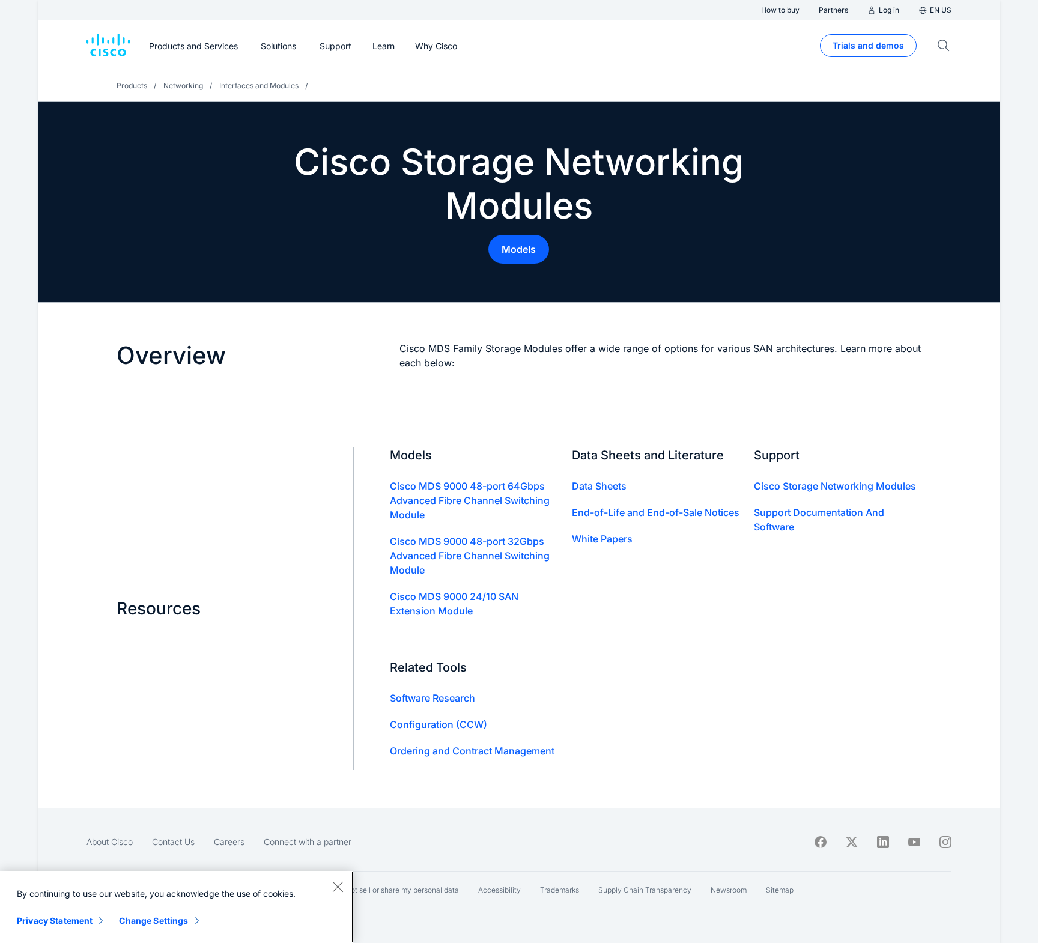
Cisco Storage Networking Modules (835, 486)
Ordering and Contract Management (472, 751)
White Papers (602, 539)
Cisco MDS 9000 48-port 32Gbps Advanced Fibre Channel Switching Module (470, 555)
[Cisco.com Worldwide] (108, 46)
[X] (852, 842)
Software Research (432, 698)
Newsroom (729, 889)
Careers (229, 842)
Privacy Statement (55, 920)
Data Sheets (599, 486)
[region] (176, 907)
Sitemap (780, 889)
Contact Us (173, 842)
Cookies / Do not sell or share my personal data (380, 889)
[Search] (944, 45)
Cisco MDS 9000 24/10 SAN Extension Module (454, 603)
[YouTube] (914, 842)
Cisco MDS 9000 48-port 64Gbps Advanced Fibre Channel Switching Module (470, 500)
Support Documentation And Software (819, 519)
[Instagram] (945, 842)
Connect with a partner (307, 842)
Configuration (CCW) (438, 724)
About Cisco (109, 842)
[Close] (338, 887)
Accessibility (499, 889)
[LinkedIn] (883, 842)
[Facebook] (821, 842)
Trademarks (559, 889)
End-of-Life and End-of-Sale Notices (655, 512)
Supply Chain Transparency (644, 889)
